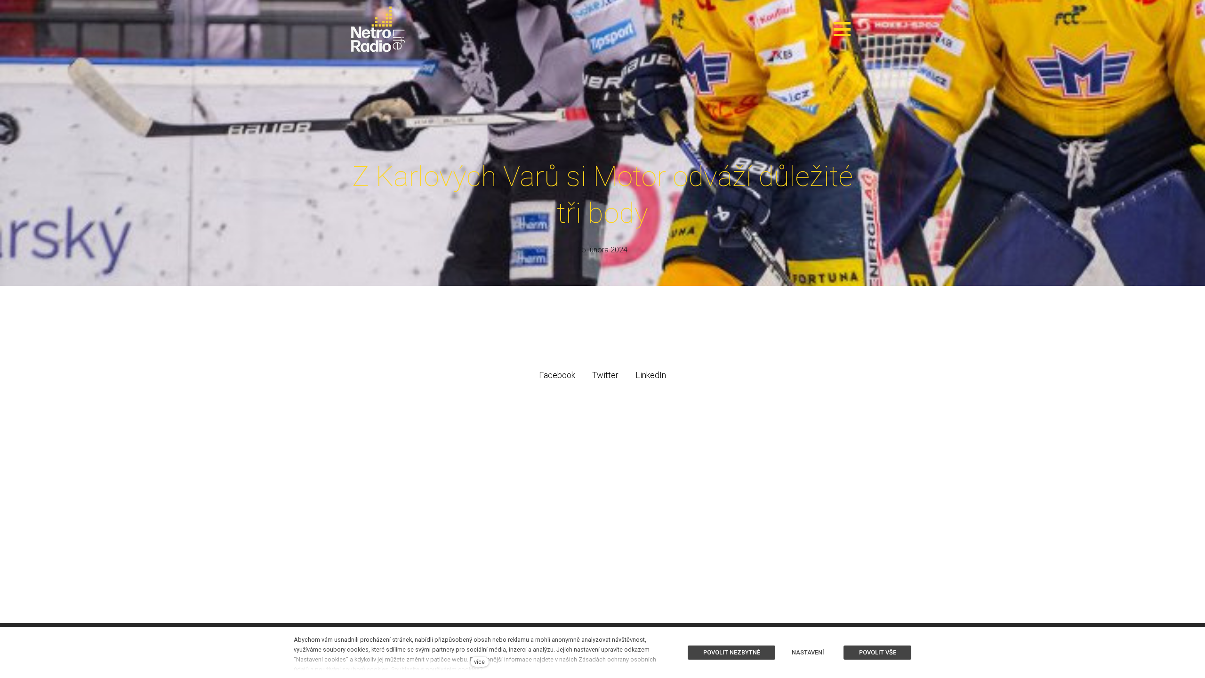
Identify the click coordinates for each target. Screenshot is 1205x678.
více (479, 661)
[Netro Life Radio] (378, 29)
